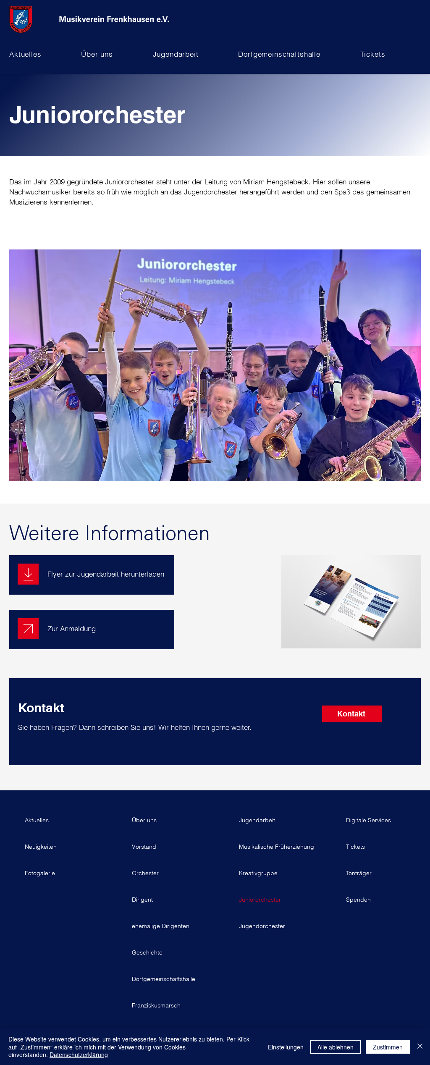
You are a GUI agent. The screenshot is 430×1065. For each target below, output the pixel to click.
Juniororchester (260, 899)
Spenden (358, 899)
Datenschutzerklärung (79, 1054)
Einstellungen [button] (286, 1047)
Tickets (355, 846)
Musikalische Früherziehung (268, 846)
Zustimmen (388, 1047)
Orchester (145, 873)
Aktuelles (37, 820)
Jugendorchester (262, 926)
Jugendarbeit (257, 820)
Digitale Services (368, 820)
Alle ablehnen (335, 1047)
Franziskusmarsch (156, 1005)
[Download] (28, 574)
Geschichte (147, 952)
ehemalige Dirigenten (160, 926)
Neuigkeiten (41, 846)
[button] (43, 53)
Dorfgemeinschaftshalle (161, 979)
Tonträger (359, 873)
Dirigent (142, 899)
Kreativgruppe (258, 873)
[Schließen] (420, 1046)
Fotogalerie (40, 873)
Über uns (144, 820)
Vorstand (144, 846)
